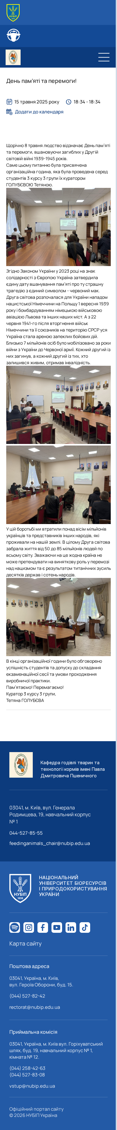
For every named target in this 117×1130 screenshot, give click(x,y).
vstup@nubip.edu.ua (32, 1086)
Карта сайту (25, 943)
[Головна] (13, 13)
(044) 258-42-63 (27, 1068)
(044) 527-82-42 (27, 996)
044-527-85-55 (26, 833)
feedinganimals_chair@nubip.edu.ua (49, 843)
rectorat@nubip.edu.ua (34, 1007)
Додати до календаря (39, 112)
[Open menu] (104, 57)
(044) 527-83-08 (27, 1074)
